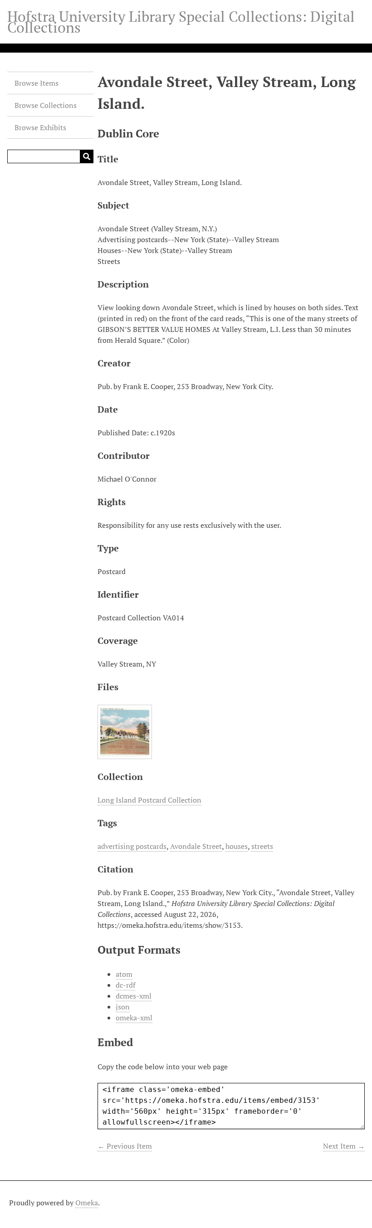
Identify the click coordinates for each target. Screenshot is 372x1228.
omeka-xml (134, 1018)
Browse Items (37, 83)
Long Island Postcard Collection (149, 800)
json (123, 1007)
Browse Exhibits (40, 127)
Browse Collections (46, 105)
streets (262, 846)
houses (236, 846)
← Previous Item (125, 1146)
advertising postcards (132, 846)
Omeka (86, 1203)
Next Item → (344, 1146)
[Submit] (86, 156)
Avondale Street (196, 846)
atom (124, 974)
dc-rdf (125, 985)
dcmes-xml (134, 996)
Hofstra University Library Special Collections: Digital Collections (181, 22)
